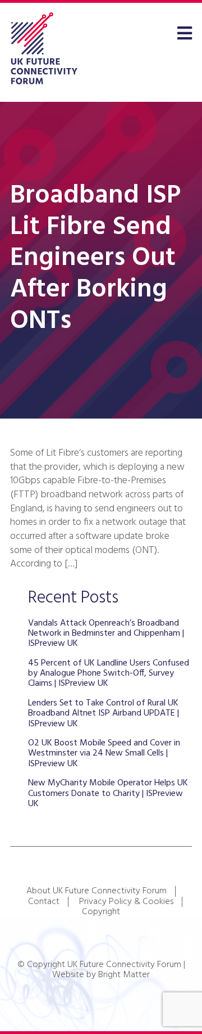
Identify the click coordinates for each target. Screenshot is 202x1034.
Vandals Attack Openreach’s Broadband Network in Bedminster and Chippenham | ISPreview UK (106, 633)
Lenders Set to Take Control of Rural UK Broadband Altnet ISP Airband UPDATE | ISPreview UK (103, 713)
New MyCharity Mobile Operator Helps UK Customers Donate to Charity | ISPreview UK (108, 793)
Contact (43, 901)
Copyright (101, 912)
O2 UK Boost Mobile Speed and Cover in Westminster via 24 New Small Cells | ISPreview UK (104, 753)
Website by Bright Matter (101, 975)
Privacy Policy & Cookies (126, 901)
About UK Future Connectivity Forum (96, 891)
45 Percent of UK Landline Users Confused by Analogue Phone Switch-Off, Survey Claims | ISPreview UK (108, 673)
